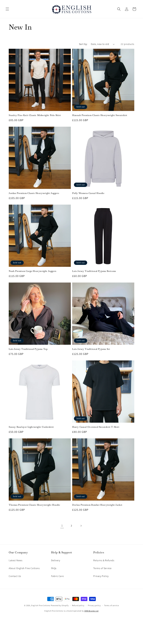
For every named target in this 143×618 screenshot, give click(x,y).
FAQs (54, 568)
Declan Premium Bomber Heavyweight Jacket (97, 505)
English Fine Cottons (40, 605)
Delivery (55, 560)
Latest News (15, 560)
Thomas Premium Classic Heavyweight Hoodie (34, 505)
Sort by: (83, 44)
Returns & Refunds (103, 560)
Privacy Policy (100, 576)
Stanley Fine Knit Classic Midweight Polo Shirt (35, 115)
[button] (7, 9)
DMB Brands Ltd (91, 611)
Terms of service (111, 605)
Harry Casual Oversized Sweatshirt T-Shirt (95, 427)
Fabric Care (57, 576)
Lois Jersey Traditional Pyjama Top (28, 349)
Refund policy (78, 605)
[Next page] (81, 526)
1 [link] (62, 525)
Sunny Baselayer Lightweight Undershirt (31, 427)
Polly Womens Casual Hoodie (88, 193)
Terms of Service (102, 568)
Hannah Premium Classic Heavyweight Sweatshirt (99, 115)
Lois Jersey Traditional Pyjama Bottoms (94, 271)
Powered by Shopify (60, 605)
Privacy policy (94, 605)
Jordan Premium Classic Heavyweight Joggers (34, 193)
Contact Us (15, 576)
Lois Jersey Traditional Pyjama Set (91, 349)
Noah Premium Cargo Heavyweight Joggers (32, 271)
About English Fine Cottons (24, 568)
